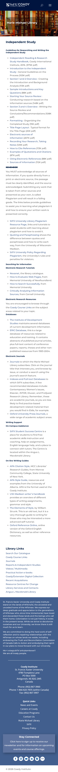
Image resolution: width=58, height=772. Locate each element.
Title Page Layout (19, 127)
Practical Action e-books (19, 572)
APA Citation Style (20, 466)
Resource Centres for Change (22, 584)
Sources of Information (22, 162)
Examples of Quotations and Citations (30, 152)
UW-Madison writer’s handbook (27, 494)
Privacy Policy (29, 728)
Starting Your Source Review (25, 96)
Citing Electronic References (25, 159)
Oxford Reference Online (23, 525)
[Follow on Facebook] (15, 759)
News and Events (29, 705)
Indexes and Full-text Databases (27, 379)
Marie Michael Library (29, 720)
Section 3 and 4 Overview (23, 106)
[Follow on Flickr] (42, 759)
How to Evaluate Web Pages (25, 277)
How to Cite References (23, 148)
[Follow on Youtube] (26, 759)
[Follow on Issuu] (37, 759)
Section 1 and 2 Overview (23, 79)
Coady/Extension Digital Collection (24, 576)
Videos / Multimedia (17, 568)
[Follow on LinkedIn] (32, 759)
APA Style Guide (18, 480)
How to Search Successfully (25, 284)
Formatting (16, 120)
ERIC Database (18, 330)
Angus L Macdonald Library (21, 592)
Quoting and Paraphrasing (24, 235)
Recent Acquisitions (17, 580)
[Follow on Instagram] (21, 759)
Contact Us (29, 716)
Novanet (14, 273)
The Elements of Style (21, 508)
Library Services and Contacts (22, 588)
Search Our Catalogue (18, 553)
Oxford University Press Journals (27, 414)
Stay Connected (29, 736)
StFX (29, 724)
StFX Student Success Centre (26, 431)
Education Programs (29, 712)
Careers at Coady (29, 708)
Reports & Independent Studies (23, 565)
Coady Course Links (21, 307)
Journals (14, 361)
